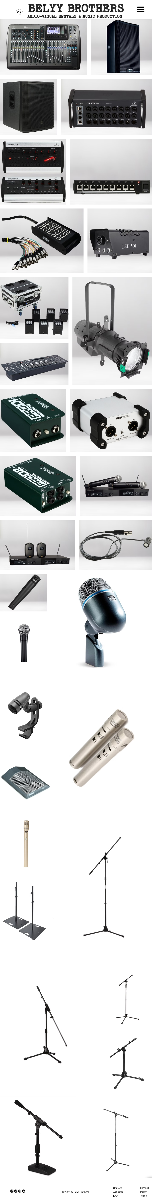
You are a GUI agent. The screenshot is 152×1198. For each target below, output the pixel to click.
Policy (143, 1191)
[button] (25, 14)
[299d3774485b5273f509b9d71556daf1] (23, 1191)
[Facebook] (15, 1191)
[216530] (19, 1191)
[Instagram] (11, 1191)
